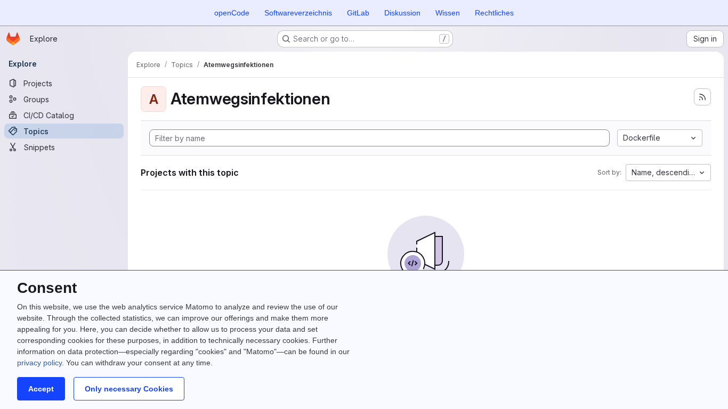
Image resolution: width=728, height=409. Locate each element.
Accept (41, 389)
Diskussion (402, 13)
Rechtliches (494, 13)
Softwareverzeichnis (298, 13)
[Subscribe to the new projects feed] (702, 96)
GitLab (358, 13)
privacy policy (39, 362)
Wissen (447, 13)
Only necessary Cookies (129, 389)
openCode (231, 13)
